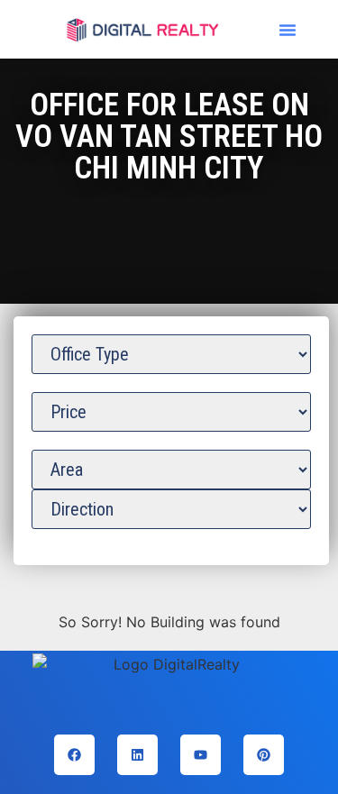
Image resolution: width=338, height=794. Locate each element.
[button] (287, 29)
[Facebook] (74, 755)
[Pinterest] (263, 755)
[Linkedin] (137, 755)
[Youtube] (200, 755)
